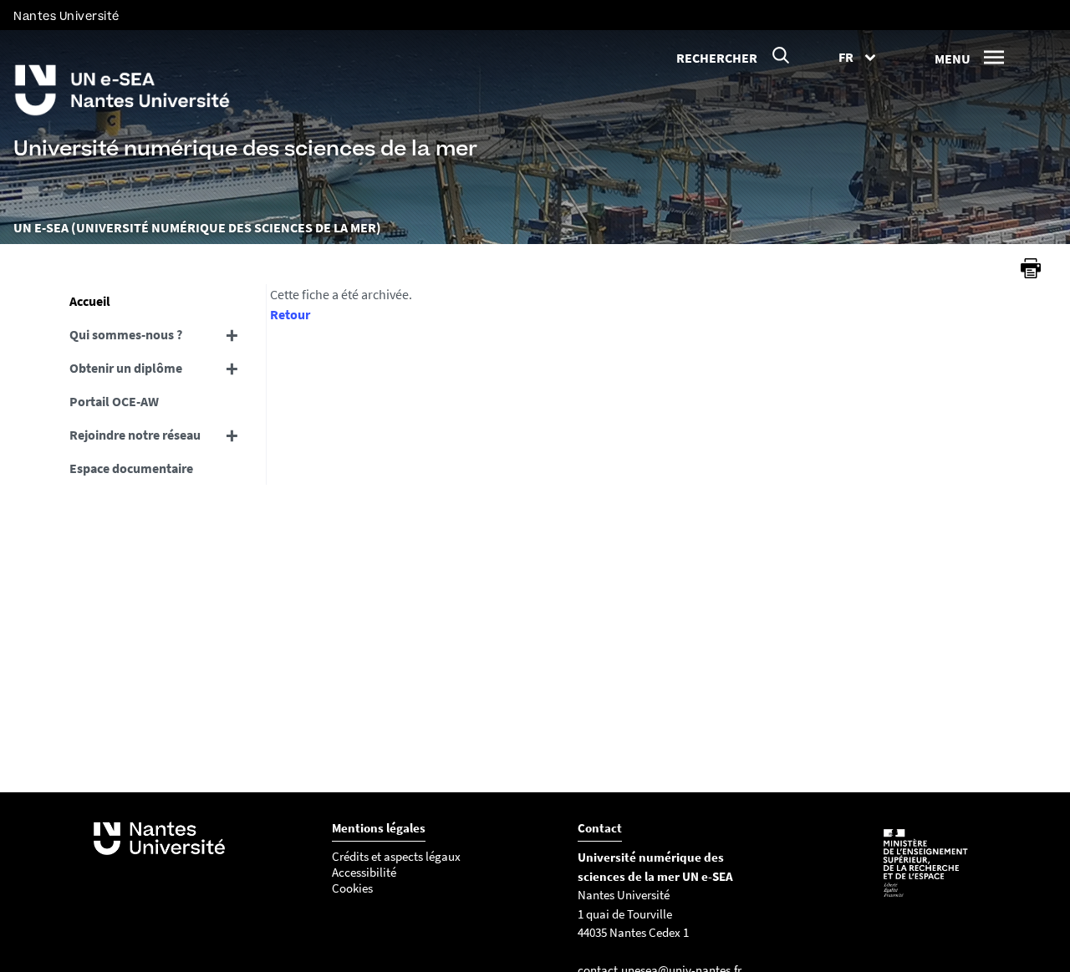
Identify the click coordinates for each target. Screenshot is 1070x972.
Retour (290, 314)
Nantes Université (66, 16)
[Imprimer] (1030, 268)
